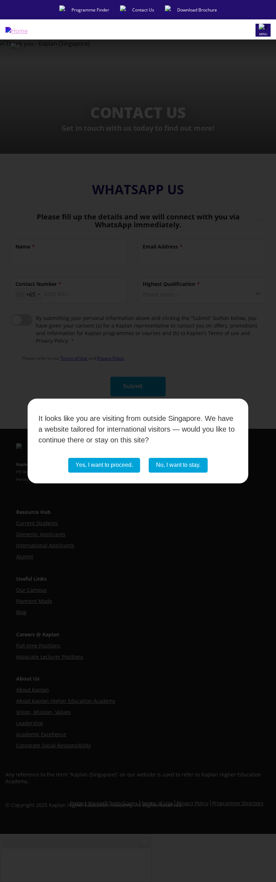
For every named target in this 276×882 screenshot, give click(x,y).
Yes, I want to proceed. (104, 465)
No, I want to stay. (178, 465)
